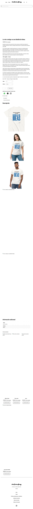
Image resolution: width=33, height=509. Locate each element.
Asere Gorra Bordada (7, 469)
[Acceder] (27, 2)
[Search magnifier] (1, 6)
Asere (26, 398)
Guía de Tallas (5, 95)
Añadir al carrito (10, 88)
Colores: (4, 84)
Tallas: (4, 81)
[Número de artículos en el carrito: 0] (24, 2)
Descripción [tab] (5, 98)
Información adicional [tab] (6, 100)
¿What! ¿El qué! (7, 398)
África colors (16, 398)
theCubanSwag (17, 2)
